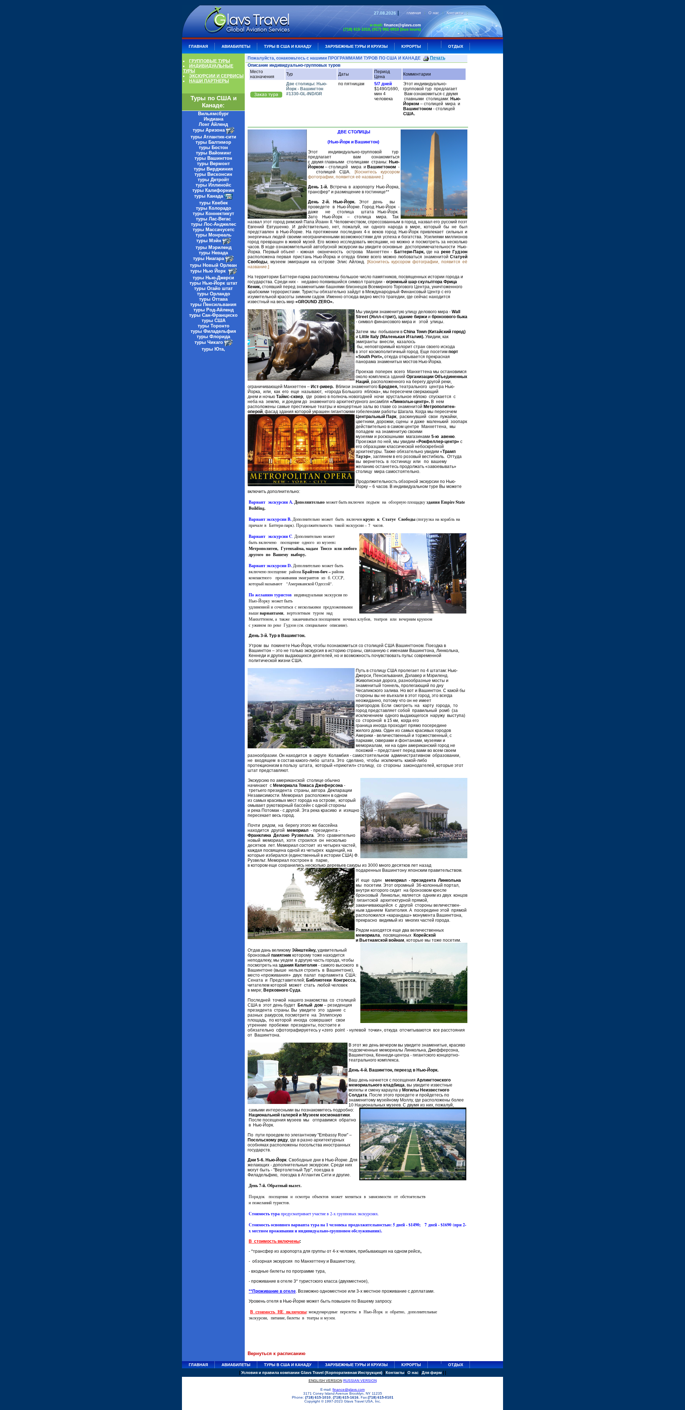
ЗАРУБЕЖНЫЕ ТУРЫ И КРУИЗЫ (356, 46)
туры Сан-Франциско (213, 315)
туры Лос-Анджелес (213, 224)
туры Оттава (213, 299)
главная (414, 13)
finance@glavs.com (402, 25)
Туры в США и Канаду (287, 46)
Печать (437, 57)
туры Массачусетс (213, 229)
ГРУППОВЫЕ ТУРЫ (209, 60)
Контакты (455, 13)
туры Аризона (209, 130)
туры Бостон (213, 147)
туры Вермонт (213, 163)
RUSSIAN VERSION (360, 1381)
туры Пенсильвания (213, 304)
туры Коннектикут (213, 213)
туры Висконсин (213, 174)
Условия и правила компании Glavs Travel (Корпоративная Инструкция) (311, 1372)
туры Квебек (213, 202)
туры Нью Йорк (208, 271)
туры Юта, (213, 349)
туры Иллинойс (213, 185)
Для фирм (432, 1372)
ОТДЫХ (455, 46)
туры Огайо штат (213, 288)
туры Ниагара (208, 258)
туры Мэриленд (214, 247)
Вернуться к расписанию (276, 1353)
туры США (213, 320)
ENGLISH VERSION (325, 1381)
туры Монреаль (214, 235)
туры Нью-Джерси (213, 277)
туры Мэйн (208, 240)
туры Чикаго (208, 342)
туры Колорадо (213, 208)
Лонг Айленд (213, 124)
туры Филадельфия (213, 331)
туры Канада (208, 196)
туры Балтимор (213, 142)
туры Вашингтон (213, 158)
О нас (433, 13)
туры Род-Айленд (213, 309)
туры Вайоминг (213, 153)
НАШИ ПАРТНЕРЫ (209, 80)
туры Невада (213, 252)
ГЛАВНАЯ (198, 46)
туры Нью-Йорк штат (213, 283)
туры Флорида (213, 336)
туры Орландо (213, 293)
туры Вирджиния (213, 169)
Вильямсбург (213, 113)
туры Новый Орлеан (213, 265)
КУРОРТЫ (411, 46)
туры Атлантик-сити (213, 136)
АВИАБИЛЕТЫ (236, 46)
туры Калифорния (213, 190)
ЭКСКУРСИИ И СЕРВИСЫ (216, 75)
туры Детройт (213, 179)
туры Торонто (213, 326)
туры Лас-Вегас (213, 219)
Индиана (213, 119)
